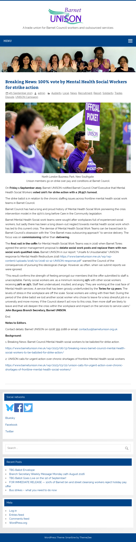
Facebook (11, 424)
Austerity (56, 93)
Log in (13, 510)
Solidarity (108, 93)
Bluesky (10, 418)
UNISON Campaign (26, 97)
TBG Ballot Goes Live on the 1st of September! (37, 478)
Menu (8, 41)
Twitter (9, 431)
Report (97, 93)
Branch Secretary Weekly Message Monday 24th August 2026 (47, 474)
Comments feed (19, 518)
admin (41, 93)
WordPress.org (18, 522)
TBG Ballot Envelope (22, 470)
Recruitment (85, 93)
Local (66, 93)
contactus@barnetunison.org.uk (98, 329)
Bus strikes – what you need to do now (33, 490)
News (73, 93)
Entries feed (16, 514)
